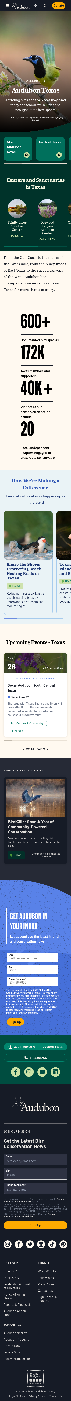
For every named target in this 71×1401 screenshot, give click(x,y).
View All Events (34, 749)
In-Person (17, 730)
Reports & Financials (17, 1305)
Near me (36, 5)
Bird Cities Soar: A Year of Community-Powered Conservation (35, 820)
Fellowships (46, 1278)
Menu (7, 5)
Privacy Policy (21, 992)
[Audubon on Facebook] (19, 1244)
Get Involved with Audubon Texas (38, 1047)
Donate (58, 5)
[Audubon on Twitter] (30, 1244)
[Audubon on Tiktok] (52, 1244)
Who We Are (12, 1271)
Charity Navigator (36, 1376)
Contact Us (45, 1291)
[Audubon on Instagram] (8, 1244)
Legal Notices (17, 1396)
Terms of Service (42, 992)
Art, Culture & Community (27, 723)
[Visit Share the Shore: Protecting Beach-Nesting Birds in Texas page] (28, 563)
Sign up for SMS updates (48, 1299)
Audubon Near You (16, 1333)
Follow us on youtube (42, 1072)
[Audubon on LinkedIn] (41, 1244)
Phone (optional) (17, 979)
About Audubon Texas (14, 147)
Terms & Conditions (27, 1012)
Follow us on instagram (29, 1072)
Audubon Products (16, 1339)
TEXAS (16, 586)
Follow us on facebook (15, 1072)
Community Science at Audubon (46, 855)
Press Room (46, 1284)
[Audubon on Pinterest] (63, 1244)
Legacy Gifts (12, 1352)
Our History (11, 1278)
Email (11, 954)
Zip (10, 967)
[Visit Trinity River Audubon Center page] (17, 219)
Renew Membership (17, 1359)
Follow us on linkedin (55, 1072)
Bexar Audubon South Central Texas (35, 695)
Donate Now (12, 1346)
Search (45, 5)
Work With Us (47, 1271)
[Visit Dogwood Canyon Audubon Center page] (47, 219)
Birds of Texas (50, 142)
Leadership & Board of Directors (17, 1286)
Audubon (20, 6)
